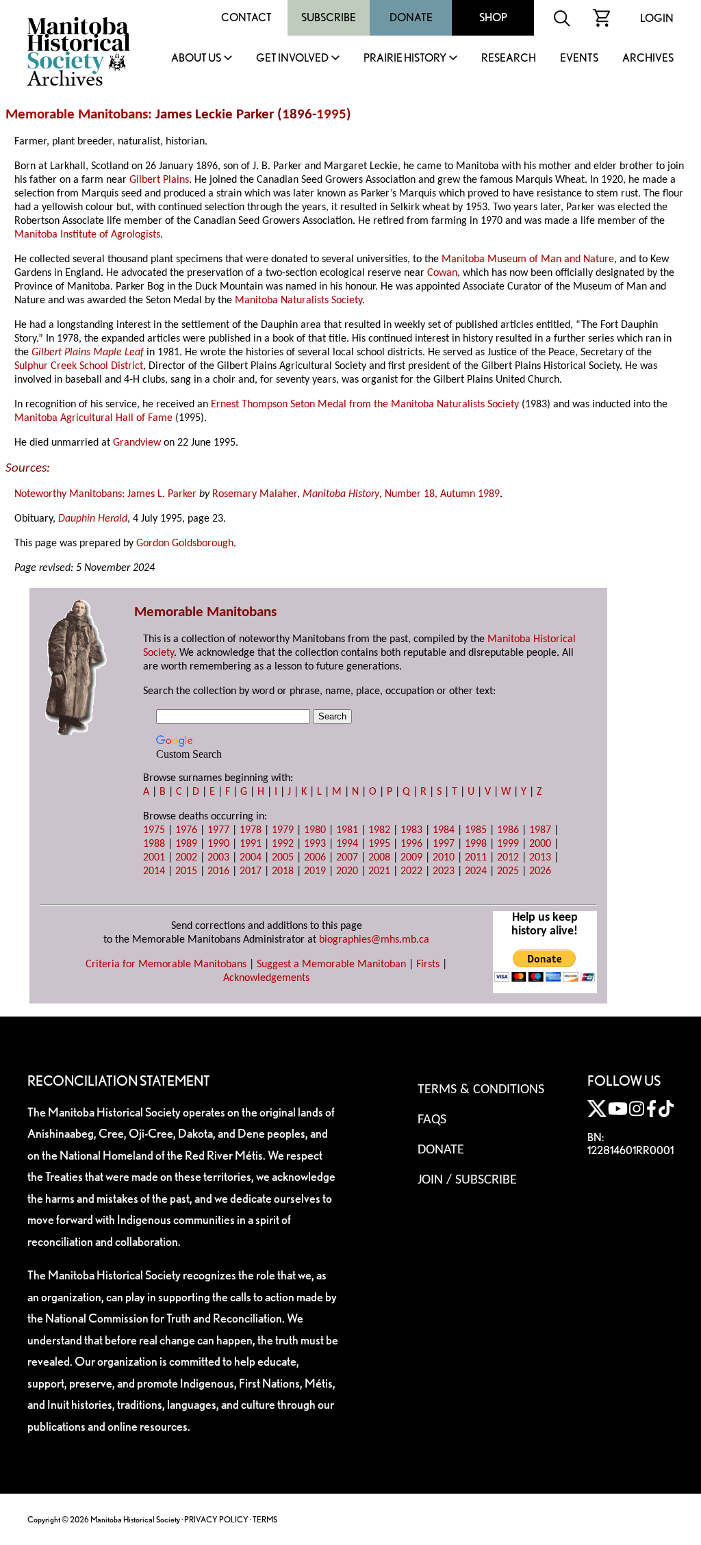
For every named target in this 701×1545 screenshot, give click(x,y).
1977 (218, 830)
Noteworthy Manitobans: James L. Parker (105, 494)
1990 (218, 844)
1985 (476, 830)
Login (657, 18)
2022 (411, 871)
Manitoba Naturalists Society (298, 300)
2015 (186, 871)
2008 (379, 857)
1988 (154, 844)
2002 (186, 857)
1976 (186, 830)
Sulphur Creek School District (78, 366)
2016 (218, 871)
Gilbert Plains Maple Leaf (87, 352)
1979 (283, 830)
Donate (411, 17)
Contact (246, 17)
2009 (411, 857)
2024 (476, 871)
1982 (379, 830)
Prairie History (405, 58)
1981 (347, 830)
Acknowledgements (266, 978)
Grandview (137, 442)
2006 (315, 857)
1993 (315, 844)
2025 (508, 871)
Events (579, 58)
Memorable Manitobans (76, 114)
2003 (218, 857)
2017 (251, 871)
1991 (251, 844)
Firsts (427, 964)
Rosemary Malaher (254, 494)
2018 (283, 871)
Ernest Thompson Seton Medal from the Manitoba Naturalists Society (365, 404)
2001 (154, 857)
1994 (347, 844)
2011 (476, 857)
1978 (251, 830)
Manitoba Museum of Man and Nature (528, 259)
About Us (196, 58)
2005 (283, 857)
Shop (493, 17)
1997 (444, 844)
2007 (347, 857)
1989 (186, 844)
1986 (508, 830)
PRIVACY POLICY (216, 1519)
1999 (508, 844)
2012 (508, 857)
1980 (315, 830)
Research (508, 58)
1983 (411, 830)
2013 (540, 857)
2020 (347, 871)
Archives (648, 58)
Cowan (442, 273)
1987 (540, 830)
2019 (315, 871)
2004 (251, 857)
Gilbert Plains (159, 180)
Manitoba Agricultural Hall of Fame (93, 418)
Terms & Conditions (481, 1090)
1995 (331, 114)
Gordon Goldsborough (184, 543)
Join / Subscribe (467, 1180)
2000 (540, 844)
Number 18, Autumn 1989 (442, 494)
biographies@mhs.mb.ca (374, 939)
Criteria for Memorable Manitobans (166, 964)
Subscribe (328, 17)
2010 (444, 857)
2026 (540, 871)
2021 (379, 871)
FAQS (432, 1120)
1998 (476, 844)
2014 (154, 871)
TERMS (265, 1519)
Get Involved (292, 58)
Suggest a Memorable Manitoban (331, 964)
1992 (283, 844)
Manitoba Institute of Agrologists (87, 234)
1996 (411, 844)
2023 (444, 871)
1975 (154, 830)
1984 (444, 830)
